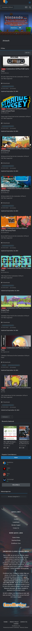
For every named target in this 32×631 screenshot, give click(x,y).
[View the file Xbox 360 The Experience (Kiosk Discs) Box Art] (10, 433)
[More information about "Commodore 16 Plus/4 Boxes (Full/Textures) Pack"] (16, 221)
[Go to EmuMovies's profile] (4, 463)
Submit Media (16, 537)
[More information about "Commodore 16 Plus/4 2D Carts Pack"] (16, 62)
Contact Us (16, 528)
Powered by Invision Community (11, 627)
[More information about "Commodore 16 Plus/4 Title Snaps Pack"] (16, 261)
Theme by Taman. (24, 627)
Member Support (16, 525)
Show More (16, 485)
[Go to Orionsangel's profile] (4, 480)
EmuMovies (6, 73)
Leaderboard (16, 522)
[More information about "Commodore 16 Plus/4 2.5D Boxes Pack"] (16, 380)
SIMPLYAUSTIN (9, 443)
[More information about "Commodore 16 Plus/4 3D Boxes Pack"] (16, 341)
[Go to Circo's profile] (4, 474)
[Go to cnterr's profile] (4, 468)
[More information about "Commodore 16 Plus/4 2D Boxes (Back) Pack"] (16, 181)
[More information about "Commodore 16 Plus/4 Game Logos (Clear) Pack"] (16, 102)
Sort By (27, 52)
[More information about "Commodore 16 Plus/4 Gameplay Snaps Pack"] (16, 301)
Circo (29, 32)
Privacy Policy (14, 622)
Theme (6, 622)
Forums (16, 519)
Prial (4, 392)
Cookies (16, 623)
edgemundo (6, 352)
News (15, 516)
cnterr (8, 468)
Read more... (14, 28)
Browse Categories (13, 496)
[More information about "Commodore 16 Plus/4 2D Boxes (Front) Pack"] (16, 141)
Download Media (16, 540)
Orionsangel (10, 479)
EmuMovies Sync (16, 543)
